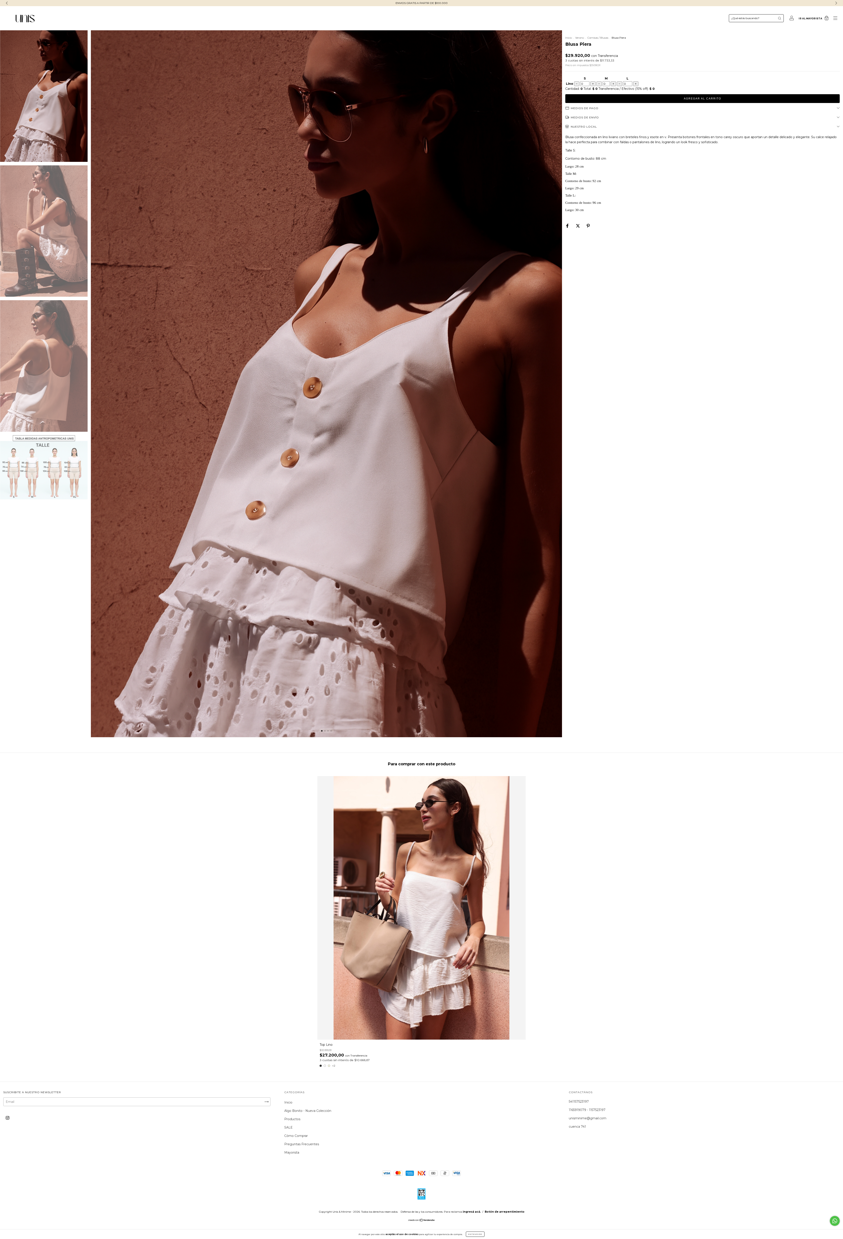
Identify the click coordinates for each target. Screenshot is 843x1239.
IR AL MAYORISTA (810, 18)
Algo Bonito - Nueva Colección (307, 1111)
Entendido (475, 1234)
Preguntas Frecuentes (301, 1144)
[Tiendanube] (421, 1221)
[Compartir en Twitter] (578, 226)
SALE (288, 1127)
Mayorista (291, 1152)
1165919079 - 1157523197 (587, 1110)
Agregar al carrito (702, 98)
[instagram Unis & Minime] (7, 1118)
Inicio (568, 37)
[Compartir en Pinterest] (588, 226)
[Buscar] (779, 18)
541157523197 (579, 1102)
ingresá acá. (472, 1211)
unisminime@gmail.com (587, 1118)
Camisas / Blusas (597, 37)
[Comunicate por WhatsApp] (835, 1221)
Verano (579, 37)
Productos (292, 1119)
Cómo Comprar (296, 1136)
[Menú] (835, 19)
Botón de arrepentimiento (504, 1211)
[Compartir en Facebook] (567, 226)
